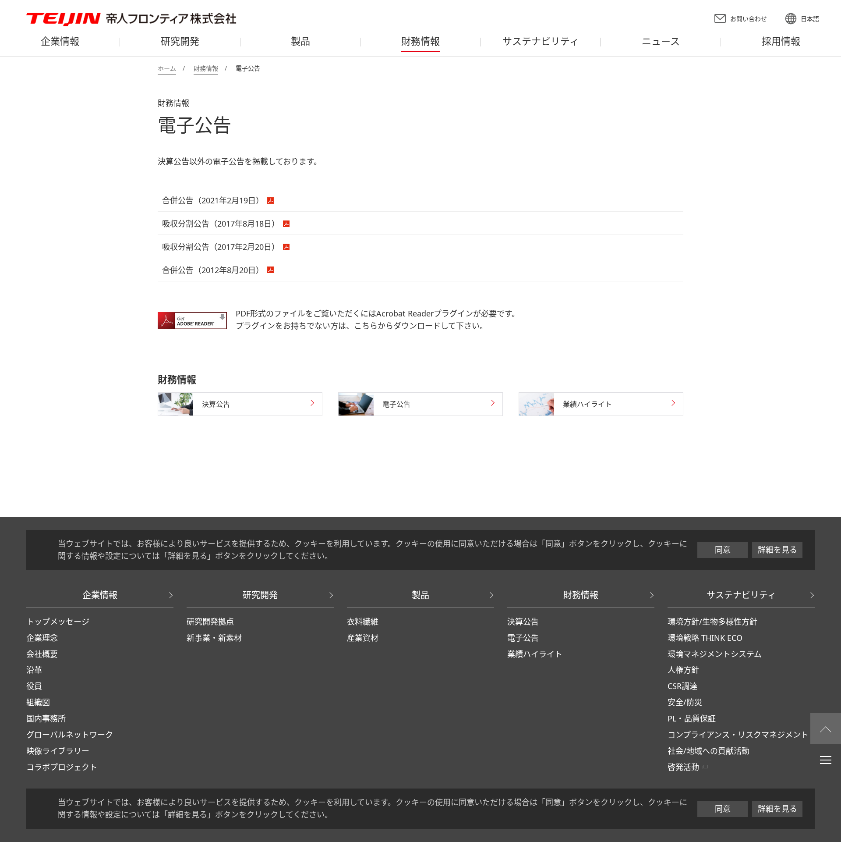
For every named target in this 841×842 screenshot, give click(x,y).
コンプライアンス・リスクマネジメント (738, 734)
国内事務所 (46, 718)
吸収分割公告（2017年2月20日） (220, 247)
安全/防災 (685, 702)
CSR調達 (682, 686)
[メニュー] (825, 759)
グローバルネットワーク (69, 734)
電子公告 (523, 637)
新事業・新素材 (214, 637)
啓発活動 (683, 767)
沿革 (34, 669)
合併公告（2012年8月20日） (213, 270)
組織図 (38, 702)
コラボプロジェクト (61, 767)
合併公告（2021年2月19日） (213, 200)
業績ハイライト (534, 654)
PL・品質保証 (692, 718)
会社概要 (42, 654)
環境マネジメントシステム (715, 654)
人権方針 (683, 669)
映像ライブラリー (57, 751)
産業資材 (362, 637)
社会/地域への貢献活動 (708, 751)
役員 (34, 686)
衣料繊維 (362, 621)
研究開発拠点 (210, 621)
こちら (366, 325)
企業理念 (42, 637)
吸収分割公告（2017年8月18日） (220, 223)
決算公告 (523, 621)
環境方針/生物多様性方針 (712, 621)
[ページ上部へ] (825, 728)
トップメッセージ (57, 621)
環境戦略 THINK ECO (705, 637)
